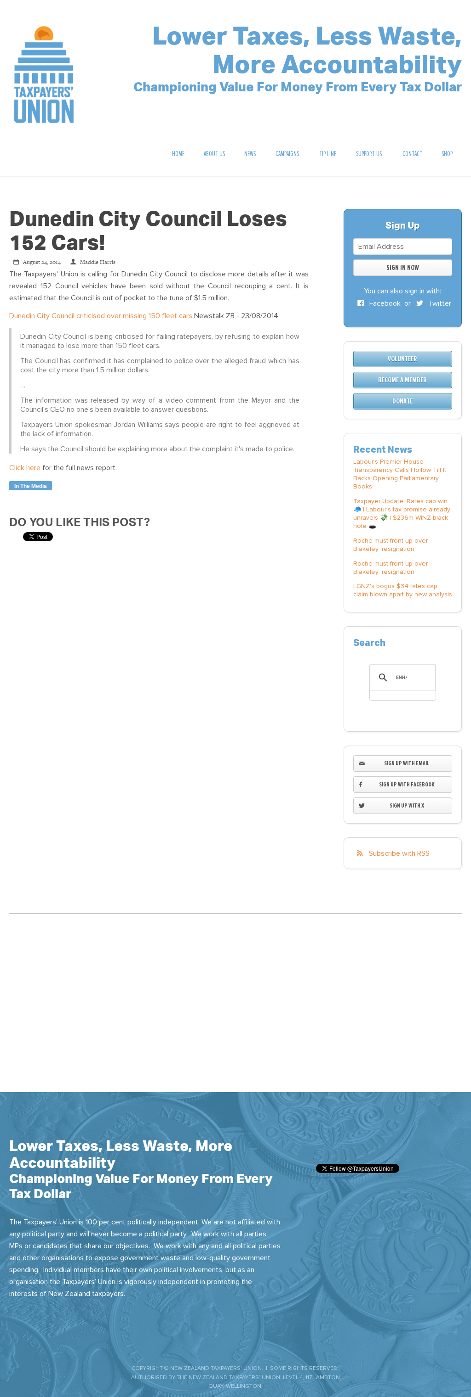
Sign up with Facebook (407, 784)
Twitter (438, 303)
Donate (402, 401)
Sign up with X (407, 805)
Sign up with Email (407, 763)
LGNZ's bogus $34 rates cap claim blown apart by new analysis (402, 590)
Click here (24, 467)
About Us (214, 154)
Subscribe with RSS (399, 853)
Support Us (369, 154)
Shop (447, 154)
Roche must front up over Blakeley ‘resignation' (390, 545)
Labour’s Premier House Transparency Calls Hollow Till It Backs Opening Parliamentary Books (399, 474)
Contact (412, 154)
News (250, 154)
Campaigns (287, 154)
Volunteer (402, 359)
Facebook (384, 303)
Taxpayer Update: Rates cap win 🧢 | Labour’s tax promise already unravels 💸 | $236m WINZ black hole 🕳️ (401, 513)
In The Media (30, 486)
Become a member (402, 380)
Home (178, 154)
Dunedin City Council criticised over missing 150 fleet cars (100, 315)
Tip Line (327, 154)
